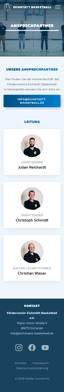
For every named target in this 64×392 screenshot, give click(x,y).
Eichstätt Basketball (32, 7)
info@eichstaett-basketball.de (32, 101)
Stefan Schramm (37, 378)
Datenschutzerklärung (32, 368)
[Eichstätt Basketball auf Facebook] (32, 347)
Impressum (41, 363)
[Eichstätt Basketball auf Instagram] (18, 347)
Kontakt (20, 363)
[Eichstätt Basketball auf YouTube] (45, 347)
